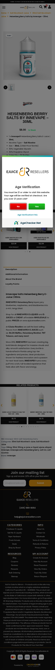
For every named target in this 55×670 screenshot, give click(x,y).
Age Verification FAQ (27, 215)
